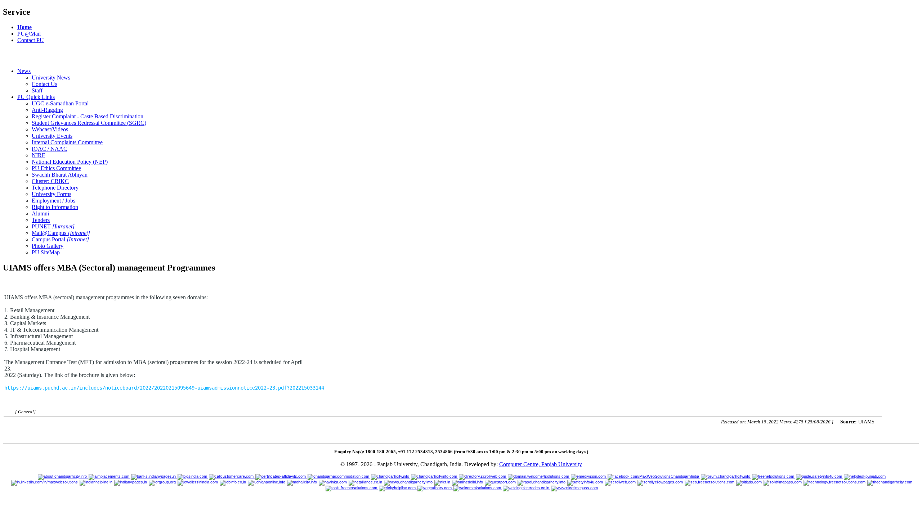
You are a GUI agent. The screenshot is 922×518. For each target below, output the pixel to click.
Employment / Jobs (53, 200)
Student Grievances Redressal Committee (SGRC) (89, 123)
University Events (52, 136)
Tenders (41, 220)
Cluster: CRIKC (50, 181)
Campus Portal (60, 239)
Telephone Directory (55, 188)
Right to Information (55, 207)
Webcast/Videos (50, 129)
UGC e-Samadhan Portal (60, 103)
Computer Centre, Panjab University (540, 464)
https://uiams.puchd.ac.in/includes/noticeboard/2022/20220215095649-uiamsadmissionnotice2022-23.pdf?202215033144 (164, 388)
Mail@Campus (61, 233)
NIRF (38, 155)
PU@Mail (29, 34)
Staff (37, 90)
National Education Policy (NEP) (70, 162)
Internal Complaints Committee (67, 142)
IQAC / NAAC (49, 149)
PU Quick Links (36, 97)
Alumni (40, 213)
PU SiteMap (46, 252)
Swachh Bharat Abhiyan (60, 175)
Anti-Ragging (47, 110)
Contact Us (44, 84)
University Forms (51, 194)
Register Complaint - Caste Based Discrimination (87, 116)
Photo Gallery (47, 246)
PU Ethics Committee (56, 168)
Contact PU (30, 40)
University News (51, 77)
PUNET (53, 226)
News (24, 71)
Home (24, 27)
